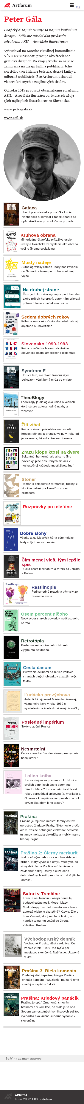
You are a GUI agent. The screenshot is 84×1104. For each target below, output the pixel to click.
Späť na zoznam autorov (24, 1058)
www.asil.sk (13, 117)
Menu (71, 5)
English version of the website (78, 7)
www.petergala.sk (18, 109)
